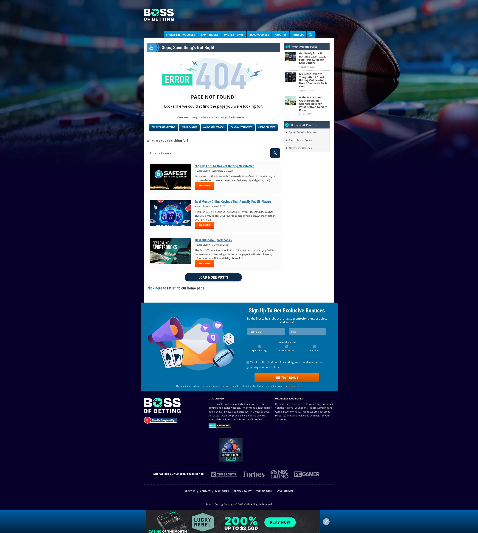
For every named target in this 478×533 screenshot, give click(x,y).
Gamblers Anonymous (287, 411)
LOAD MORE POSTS (213, 277)
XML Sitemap (264, 491)
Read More (204, 185)
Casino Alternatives (241, 127)
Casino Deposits (266, 127)
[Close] (326, 521)
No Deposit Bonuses (300, 148)
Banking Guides (259, 34)
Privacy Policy (295, 386)
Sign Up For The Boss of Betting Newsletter (224, 166)
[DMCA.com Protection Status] (220, 427)
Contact (205, 491)
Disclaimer (222, 491)
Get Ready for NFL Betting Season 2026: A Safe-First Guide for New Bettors (313, 58)
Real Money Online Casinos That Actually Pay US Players (233, 202)
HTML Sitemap (285, 491)
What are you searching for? (167, 140)
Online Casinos (233, 34)
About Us (281, 34)
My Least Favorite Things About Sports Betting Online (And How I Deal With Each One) (313, 80)
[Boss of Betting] (159, 20)
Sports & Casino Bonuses (303, 132)
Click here (154, 288)
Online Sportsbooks (213, 127)
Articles (298, 34)
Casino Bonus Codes (300, 140)
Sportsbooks (209, 34)
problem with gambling (306, 404)
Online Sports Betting (163, 127)
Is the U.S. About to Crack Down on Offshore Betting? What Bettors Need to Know (313, 104)
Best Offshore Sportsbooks (213, 240)
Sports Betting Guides (180, 34)
